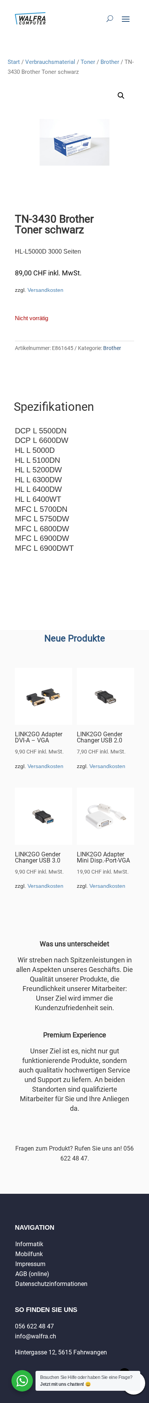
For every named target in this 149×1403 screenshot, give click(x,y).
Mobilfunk (29, 1254)
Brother (109, 62)
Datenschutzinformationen (51, 1283)
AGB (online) (32, 1274)
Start (14, 62)
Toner (88, 62)
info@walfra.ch (35, 1336)
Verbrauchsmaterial (50, 62)
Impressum (30, 1264)
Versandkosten (45, 290)
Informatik (29, 1244)
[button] (121, 96)
